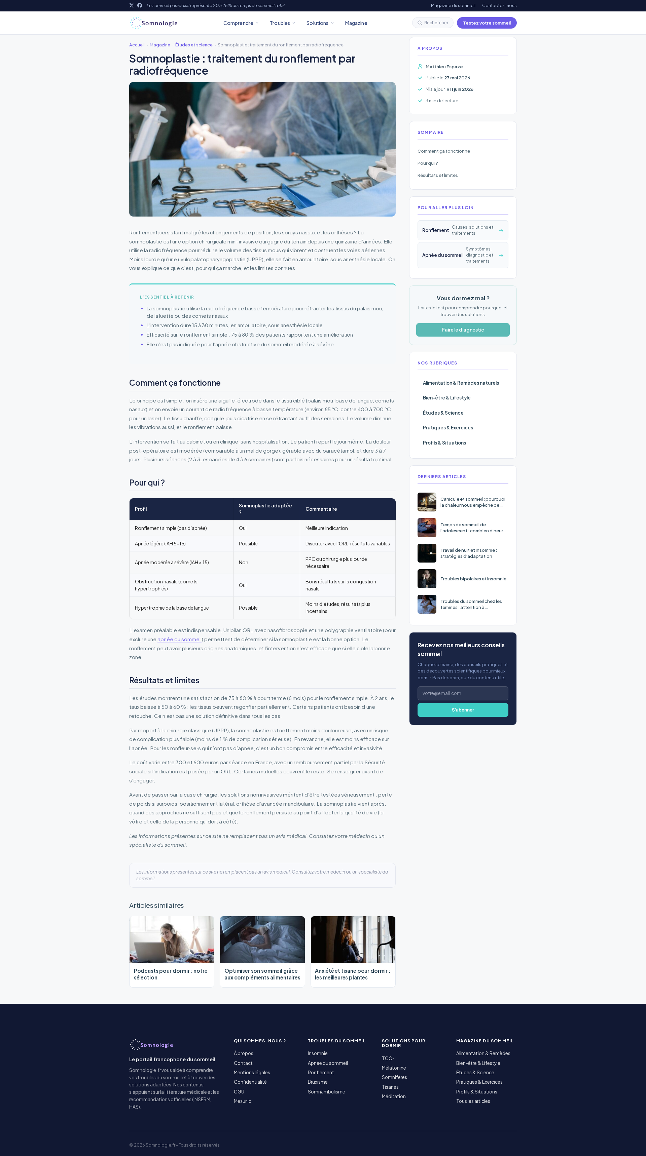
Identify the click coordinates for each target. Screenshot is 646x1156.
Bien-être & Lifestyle (447, 397)
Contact (243, 1063)
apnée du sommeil (179, 639)
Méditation (394, 1096)
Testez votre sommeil (487, 23)
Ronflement (321, 1072)
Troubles (280, 23)
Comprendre (238, 23)
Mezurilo (243, 1101)
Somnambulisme (326, 1091)
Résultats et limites (438, 175)
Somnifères (394, 1077)
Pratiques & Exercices (448, 427)
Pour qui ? (428, 163)
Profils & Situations (444, 443)
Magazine (356, 23)
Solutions (317, 23)
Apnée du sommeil (328, 1063)
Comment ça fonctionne (444, 151)
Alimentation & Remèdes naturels (461, 383)
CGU (239, 1091)
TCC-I (389, 1058)
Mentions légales (252, 1072)
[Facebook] (139, 5)
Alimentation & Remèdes (483, 1053)
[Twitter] (131, 5)
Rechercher (436, 22)
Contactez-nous (499, 5)
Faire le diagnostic (463, 330)
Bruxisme (318, 1082)
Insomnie (318, 1053)
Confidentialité (250, 1082)
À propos (243, 1053)
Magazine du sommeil (453, 5)
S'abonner (463, 709)
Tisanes (390, 1087)
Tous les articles (473, 1101)
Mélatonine (394, 1068)
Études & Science (443, 413)
